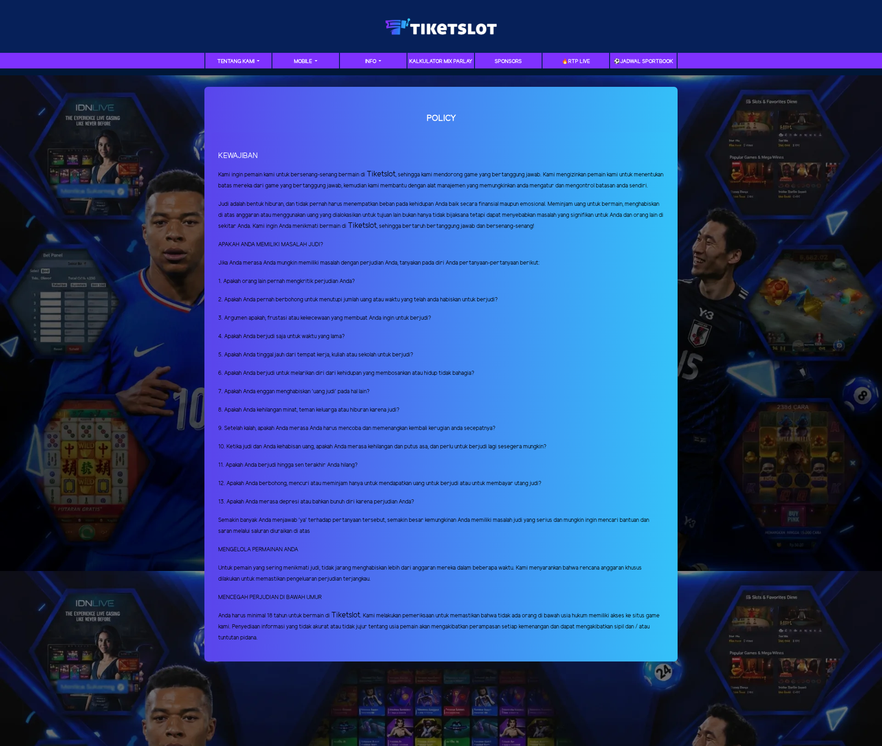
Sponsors (508, 61)
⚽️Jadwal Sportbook (643, 61)
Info (371, 61)
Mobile (303, 61)
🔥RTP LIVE (576, 61)
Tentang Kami (236, 61)
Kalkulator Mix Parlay (440, 61)
